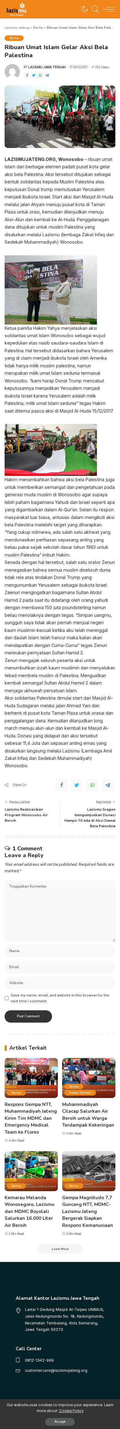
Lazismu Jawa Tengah (47, 67)
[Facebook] (27, 75)
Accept (60, 1421)
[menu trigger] (107, 9)
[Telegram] (47, 75)
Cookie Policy (71, 1411)
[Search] (94, 9)
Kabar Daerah (80, 1092)
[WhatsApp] (40, 75)
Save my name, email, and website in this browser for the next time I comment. (60, 998)
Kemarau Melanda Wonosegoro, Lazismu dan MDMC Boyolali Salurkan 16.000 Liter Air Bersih (29, 1211)
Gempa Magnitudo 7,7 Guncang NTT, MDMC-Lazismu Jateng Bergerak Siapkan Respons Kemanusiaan (87, 1211)
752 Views (102, 67)
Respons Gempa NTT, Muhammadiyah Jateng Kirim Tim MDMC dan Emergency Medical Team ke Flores (31, 1118)
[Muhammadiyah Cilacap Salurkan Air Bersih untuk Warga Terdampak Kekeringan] (88, 1078)
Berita (14, 38)
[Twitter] (33, 75)
